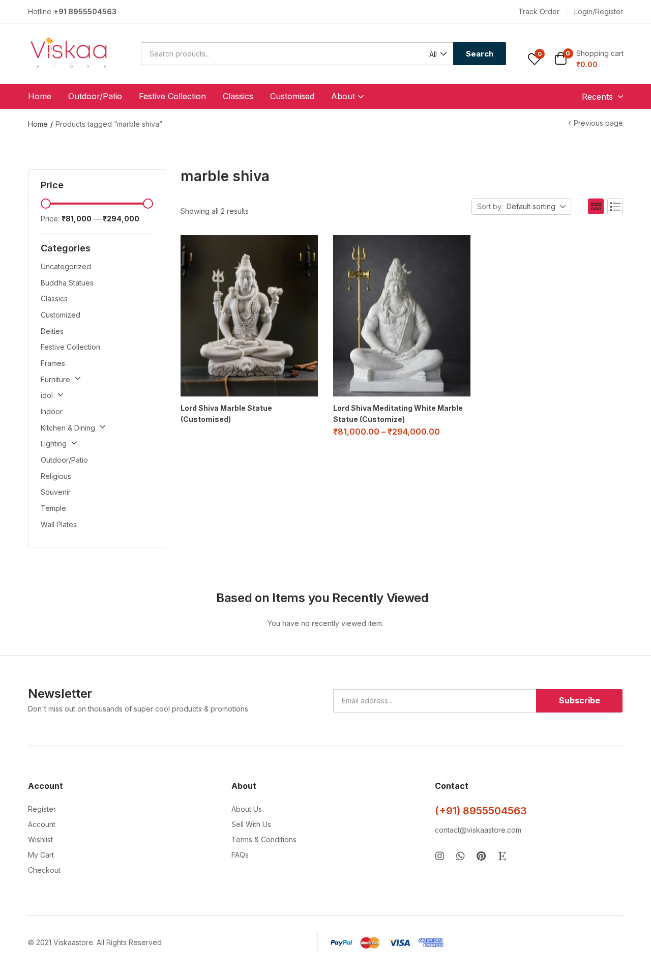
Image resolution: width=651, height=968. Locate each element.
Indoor (52, 411)
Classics (238, 96)
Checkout (44, 870)
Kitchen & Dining (68, 427)
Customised (292, 96)
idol (47, 395)
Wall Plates (59, 524)
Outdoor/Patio (95, 96)
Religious (56, 476)
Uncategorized (66, 266)
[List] (615, 206)
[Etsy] (502, 856)
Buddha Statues (67, 282)
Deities (52, 331)
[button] (538, 11)
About (344, 96)
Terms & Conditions (264, 839)
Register (42, 809)
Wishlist (40, 839)
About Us (246, 809)
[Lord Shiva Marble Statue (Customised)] (249, 315)
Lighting (54, 443)
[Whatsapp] (460, 856)
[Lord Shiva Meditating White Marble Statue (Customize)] (401, 315)
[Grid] (596, 206)
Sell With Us (251, 824)
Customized (60, 314)
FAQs (240, 854)
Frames (53, 363)
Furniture (55, 379)
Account (41, 824)
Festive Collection (172, 96)
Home (39, 96)
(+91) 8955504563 (481, 811)
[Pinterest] (481, 856)
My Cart (41, 854)
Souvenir (56, 492)
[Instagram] (440, 856)
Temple (53, 508)
